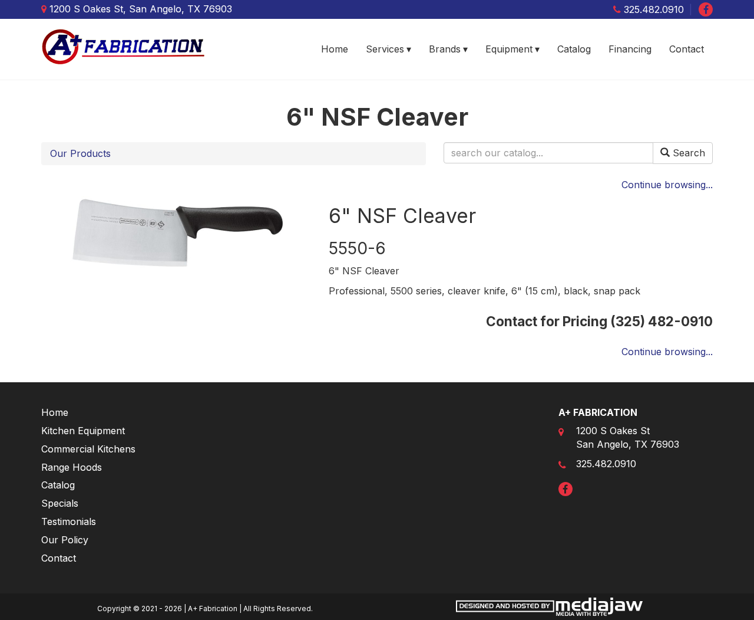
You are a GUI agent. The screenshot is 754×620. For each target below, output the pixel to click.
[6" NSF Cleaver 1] (176, 232)
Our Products (80, 153)
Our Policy (64, 540)
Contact (686, 49)
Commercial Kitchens (88, 449)
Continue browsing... (667, 185)
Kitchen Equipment (83, 431)
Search (687, 153)
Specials (59, 503)
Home (334, 49)
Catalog (574, 49)
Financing (630, 49)
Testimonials (68, 521)
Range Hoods (71, 467)
